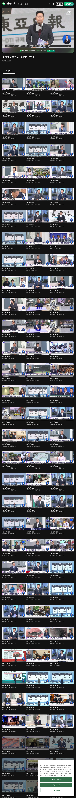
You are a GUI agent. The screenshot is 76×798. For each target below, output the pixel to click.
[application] (38, 28)
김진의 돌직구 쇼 (10, 57)
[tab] (9, 71)
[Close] (72, 762)
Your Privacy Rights (56, 790)
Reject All (56, 785)
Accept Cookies (56, 779)
